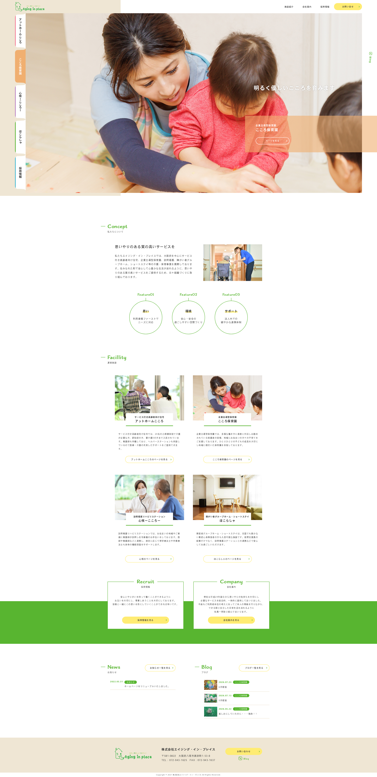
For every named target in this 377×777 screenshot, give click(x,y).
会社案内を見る (231, 620)
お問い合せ (348, 7)
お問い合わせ (244, 751)
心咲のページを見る (149, 559)
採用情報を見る (146, 620)
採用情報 (325, 7)
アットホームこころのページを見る (149, 459)
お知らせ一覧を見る (160, 668)
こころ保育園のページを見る (227, 459)
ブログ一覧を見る (254, 668)
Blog (370, 59)
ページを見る (272, 141)
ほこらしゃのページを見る (227, 559)
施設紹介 (289, 7)
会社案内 (307, 7)
